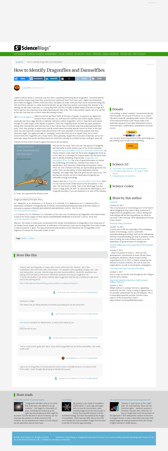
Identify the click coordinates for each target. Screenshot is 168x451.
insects (31, 238)
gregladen (20, 62)
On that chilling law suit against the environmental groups (131, 246)
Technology (126, 54)
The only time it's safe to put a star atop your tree (130, 400)
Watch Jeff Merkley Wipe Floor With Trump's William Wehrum (129, 281)
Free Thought (139, 54)
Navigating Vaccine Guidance (123, 176)
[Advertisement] (84, 21)
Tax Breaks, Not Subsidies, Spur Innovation (129, 168)
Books (24, 238)
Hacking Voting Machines (121, 223)
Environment (51, 54)
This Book (24, 322)
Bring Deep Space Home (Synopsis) (29, 400)
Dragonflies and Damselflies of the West (84, 181)
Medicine (97, 54)
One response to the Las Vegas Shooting (127, 268)
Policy (89, 54)
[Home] (37, 48)
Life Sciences (20, 54)
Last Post (114, 202)
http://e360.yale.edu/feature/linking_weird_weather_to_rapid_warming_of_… (49, 283)
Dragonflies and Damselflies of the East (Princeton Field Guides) (78, 150)
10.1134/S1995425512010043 (26, 219)
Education (79, 54)
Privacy (52, 437)
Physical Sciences (35, 54)
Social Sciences (66, 54)
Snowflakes (67, 400)
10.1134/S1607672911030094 (26, 210)
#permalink (93, 292)
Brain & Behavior (111, 54)
